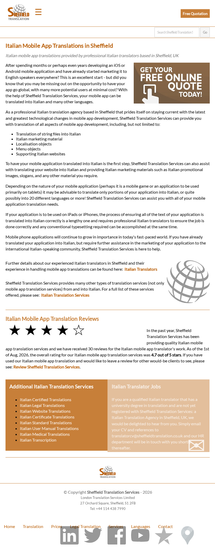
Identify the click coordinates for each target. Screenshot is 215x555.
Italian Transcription (38, 439)
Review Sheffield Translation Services (46, 366)
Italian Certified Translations (45, 399)
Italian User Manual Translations (49, 428)
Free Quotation (195, 13)
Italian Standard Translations (46, 422)
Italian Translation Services (65, 294)
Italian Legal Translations (42, 405)
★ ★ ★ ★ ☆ (46, 329)
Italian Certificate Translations (47, 416)
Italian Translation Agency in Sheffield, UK (149, 417)
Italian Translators (141, 268)
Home (9, 526)
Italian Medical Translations (45, 434)
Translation (33, 526)
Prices (56, 526)
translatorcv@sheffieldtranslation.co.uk (147, 435)
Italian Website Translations (45, 411)
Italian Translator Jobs (136, 386)
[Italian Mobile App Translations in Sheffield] (107, 480)
